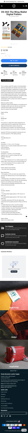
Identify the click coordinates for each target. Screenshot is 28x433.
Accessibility (4, 405)
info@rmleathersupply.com (10, 385)
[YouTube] (10, 416)
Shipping (3, 394)
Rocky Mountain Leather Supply (16, 430)
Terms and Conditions (6, 403)
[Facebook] (1, 416)
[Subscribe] (26, 413)
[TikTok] (7, 416)
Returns (3, 396)
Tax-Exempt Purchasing (7, 408)
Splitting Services (5, 399)
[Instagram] (4, 416)
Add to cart (14, 60)
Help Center (4, 392)
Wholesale (3, 401)
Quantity (3, 53)
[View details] (7, 80)
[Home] (14, 5)
